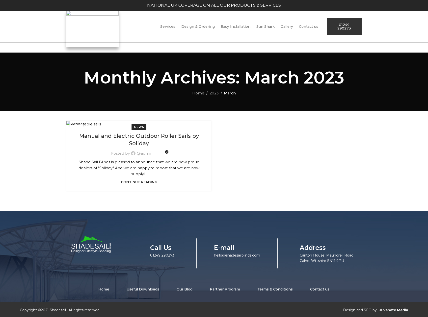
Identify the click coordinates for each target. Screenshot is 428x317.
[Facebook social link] (218, 311)
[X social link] (224, 311)
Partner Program (225, 289)
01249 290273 (162, 255)
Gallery (287, 26)
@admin (145, 153)
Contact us (308, 26)
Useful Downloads (143, 289)
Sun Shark (265, 26)
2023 (214, 93)
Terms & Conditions (275, 289)
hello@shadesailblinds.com (237, 255)
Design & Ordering (198, 26)
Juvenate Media (393, 310)
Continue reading (139, 182)
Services (167, 26)
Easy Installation (235, 26)
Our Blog (184, 289)
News (139, 127)
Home (198, 93)
